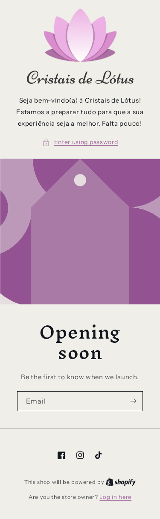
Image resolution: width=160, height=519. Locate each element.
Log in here (115, 496)
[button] (80, 142)
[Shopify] (121, 481)
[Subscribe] (133, 401)
